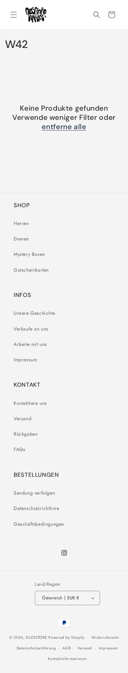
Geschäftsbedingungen (39, 524)
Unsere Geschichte (34, 313)
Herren (21, 223)
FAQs (19, 449)
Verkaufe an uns (31, 328)
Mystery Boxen (29, 254)
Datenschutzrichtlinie (36, 508)
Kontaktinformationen (67, 658)
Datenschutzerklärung (36, 648)
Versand (22, 418)
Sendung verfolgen (34, 492)
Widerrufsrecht (105, 637)
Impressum (25, 359)
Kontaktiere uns (30, 403)
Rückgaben (26, 434)
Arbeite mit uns (30, 344)
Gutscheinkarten (31, 269)
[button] (13, 14)
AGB (66, 648)
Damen (21, 238)
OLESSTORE (36, 637)
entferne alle (64, 127)
